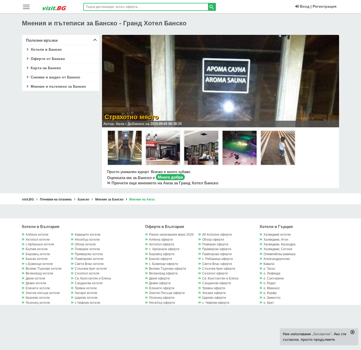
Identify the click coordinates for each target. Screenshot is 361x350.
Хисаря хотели (86, 293)
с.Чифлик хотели (87, 303)
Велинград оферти (163, 273)
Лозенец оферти (161, 298)
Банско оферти (160, 259)
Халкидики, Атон (275, 239)
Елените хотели (38, 288)
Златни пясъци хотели (43, 293)
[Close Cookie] (352, 332)
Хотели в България (40, 226)
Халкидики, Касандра (279, 244)
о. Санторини (273, 278)
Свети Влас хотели (89, 264)
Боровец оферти (161, 254)
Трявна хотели (86, 288)
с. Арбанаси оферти (164, 249)
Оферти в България (164, 226)
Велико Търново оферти (167, 268)
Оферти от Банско (47, 59)
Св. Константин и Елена (93, 278)
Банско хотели (37, 259)
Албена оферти (161, 239)
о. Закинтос (272, 298)
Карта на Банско (45, 68)
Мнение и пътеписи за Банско (58, 86)
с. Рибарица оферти (217, 259)
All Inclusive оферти (217, 234)
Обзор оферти (213, 239)
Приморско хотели (89, 254)
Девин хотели (36, 283)
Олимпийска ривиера (279, 254)
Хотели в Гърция (276, 226)
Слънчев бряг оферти (218, 268)
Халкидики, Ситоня (277, 249)
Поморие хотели (87, 249)
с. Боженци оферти (163, 264)
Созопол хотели (87, 273)
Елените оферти (161, 288)
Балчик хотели (37, 249)
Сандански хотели (89, 283)
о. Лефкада (271, 273)
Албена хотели (37, 234)
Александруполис (276, 259)
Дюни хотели (35, 278)
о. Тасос (269, 268)
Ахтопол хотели (38, 239)
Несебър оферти (162, 303)
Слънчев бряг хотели (91, 268)
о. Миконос (271, 288)
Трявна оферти (213, 288)
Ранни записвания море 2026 (171, 234)
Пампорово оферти (217, 254)
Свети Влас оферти (217, 264)
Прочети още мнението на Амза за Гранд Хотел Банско (164, 183)
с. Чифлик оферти (215, 303)
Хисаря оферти (214, 293)
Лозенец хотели (38, 303)
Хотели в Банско (46, 49)
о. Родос (269, 283)
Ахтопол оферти (161, 244)
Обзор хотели (85, 244)
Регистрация (324, 6)
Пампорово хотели (89, 259)
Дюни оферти (159, 278)
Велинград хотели (39, 273)
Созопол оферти (215, 273)
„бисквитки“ (322, 334)
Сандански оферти (216, 283)
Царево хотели (86, 298)
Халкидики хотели (277, 234)
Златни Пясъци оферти (167, 293)
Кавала (268, 264)
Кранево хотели (38, 298)
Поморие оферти (215, 244)
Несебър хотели (87, 239)
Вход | (305, 6)
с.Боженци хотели (39, 264)
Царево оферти (214, 298)
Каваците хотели (87, 234)
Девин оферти (160, 283)
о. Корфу (270, 293)
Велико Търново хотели (44, 268)
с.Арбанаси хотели (40, 244)
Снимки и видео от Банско (55, 77)
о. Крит (268, 303)
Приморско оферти (216, 249)
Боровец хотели (38, 254)
